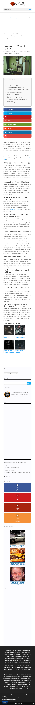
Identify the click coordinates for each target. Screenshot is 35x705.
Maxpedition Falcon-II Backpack (14, 85)
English (9, 373)
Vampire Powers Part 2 (9, 465)
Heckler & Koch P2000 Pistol (13, 94)
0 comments (15, 53)
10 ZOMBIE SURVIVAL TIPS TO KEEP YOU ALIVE (17, 472)
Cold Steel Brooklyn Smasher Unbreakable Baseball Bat (17, 100)
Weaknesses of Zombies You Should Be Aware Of (15, 462)
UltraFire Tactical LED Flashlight (14, 84)
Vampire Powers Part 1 (9, 470)
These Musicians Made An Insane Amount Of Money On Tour (17, 583)
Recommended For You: (13, 103)
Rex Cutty (7, 51)
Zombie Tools (7, 53)
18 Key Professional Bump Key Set (15, 97)
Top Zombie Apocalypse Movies (11, 467)
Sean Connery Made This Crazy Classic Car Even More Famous (17, 546)
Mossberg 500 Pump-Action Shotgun (15, 87)
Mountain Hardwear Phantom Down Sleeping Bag (18, 90)
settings (13, 699)
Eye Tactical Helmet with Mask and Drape (16, 96)
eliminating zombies (15, 209)
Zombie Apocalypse (13, 18)
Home (5, 18)
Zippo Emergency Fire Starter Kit (14, 92)
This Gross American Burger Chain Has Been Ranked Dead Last (17, 564)
